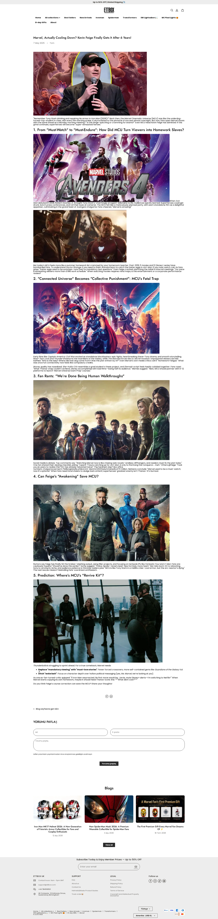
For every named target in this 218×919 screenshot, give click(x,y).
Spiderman (113, 17)
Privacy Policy (115, 880)
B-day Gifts (40, 22)
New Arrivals (86, 17)
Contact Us (76, 887)
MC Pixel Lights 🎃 (170, 17)
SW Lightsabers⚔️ (149, 17)
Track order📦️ (77, 894)
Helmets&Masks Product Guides (85, 890)
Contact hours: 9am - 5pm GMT (51, 880)
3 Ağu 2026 (109, 833)
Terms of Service (117, 890)
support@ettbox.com (47, 885)
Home (38, 17)
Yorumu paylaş (109, 763)
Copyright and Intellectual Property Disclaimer (124, 895)
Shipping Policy (116, 883)
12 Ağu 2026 (58, 835)
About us (75, 883)
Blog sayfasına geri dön (47, 709)
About (53, 22)
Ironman (100, 17)
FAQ (73, 880)
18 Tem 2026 (160, 833)
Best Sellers (70, 17)
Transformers (130, 17)
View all (109, 845)
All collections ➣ (52, 17)
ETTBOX (40, 914)
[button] (171, 10)
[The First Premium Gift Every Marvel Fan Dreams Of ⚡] (160, 809)
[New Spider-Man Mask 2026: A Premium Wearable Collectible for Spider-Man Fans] (109, 809)
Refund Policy (115, 887)
